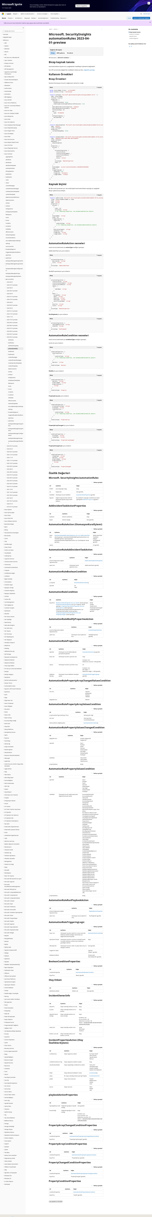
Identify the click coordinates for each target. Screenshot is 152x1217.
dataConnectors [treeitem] (10, 200)
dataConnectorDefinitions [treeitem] (12, 197)
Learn (50, 29)
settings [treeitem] (8, 243)
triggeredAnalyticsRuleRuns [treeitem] (13, 252)
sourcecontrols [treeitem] (10, 246)
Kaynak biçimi (133, 36)
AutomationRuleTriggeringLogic (90, 674)
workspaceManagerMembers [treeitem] (13, 276)
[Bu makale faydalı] (129, 46)
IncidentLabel (93, 1073)
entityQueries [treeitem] (9, 209)
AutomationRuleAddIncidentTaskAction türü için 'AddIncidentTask (72, 535)
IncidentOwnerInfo (94, 1076)
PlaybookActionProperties (96, 911)
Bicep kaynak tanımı (135, 32)
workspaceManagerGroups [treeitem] (13, 273)
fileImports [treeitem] (8, 214)
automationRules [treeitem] (10, 168)
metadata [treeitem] (8, 229)
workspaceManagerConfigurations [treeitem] (14, 269)
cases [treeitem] (7, 180)
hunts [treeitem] (7, 217)
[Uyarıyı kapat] (149, 3)
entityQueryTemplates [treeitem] (11, 211)
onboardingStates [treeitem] (10, 235)
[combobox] (12, 31)
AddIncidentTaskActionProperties (94, 560)
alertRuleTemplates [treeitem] (11, 165)
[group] (76, 135)
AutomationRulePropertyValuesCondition (84, 1192)
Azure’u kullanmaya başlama (141, 18)
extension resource (88, 499)
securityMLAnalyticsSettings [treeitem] (13, 240)
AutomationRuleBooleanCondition (85, 972)
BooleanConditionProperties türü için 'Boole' (67, 603)
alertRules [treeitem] (8, 159)
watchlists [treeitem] (8, 255)
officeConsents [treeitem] (9, 232)
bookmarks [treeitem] (8, 174)
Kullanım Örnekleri (134, 34)
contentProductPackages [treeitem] (12, 188)
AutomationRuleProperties (83, 495)
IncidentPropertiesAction (95, 630)
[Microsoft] (3, 14)
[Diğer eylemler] (101, 29)
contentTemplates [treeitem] (10, 194)
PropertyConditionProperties (63, 604)
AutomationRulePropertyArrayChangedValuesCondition (84, 1136)
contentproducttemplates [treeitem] (12, 191)
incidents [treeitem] (8, 223)
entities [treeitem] (8, 203)
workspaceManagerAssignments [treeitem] (14, 261)
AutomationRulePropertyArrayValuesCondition (84, 1155)
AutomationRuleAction (88, 652)
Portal (129, 18)
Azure (55, 29)
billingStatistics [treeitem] (10, 171)
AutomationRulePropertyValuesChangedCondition (84, 1173)
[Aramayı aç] (141, 13)
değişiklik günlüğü (89, 70)
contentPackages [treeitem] (10, 185)
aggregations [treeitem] (9, 156)
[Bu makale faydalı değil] (131, 46)
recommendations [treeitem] (10, 237)
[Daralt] (23, 28)
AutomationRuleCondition (81, 582)
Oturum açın (146, 13)
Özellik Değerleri (133, 38)
